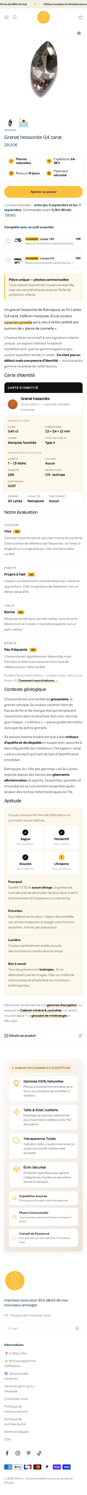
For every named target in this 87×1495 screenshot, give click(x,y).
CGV (7, 1439)
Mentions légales (16, 1432)
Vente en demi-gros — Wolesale (20, 1388)
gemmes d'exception (62, 1005)
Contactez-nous (16, 1399)
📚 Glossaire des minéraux (16, 1376)
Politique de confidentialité (15, 1421)
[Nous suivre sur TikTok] (39, 1453)
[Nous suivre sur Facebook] (7, 1453)
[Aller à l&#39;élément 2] (24, 123)
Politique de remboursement (16, 1408)
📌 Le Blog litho (15, 1353)
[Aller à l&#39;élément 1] (10, 123)
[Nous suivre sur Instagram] (18, 1453)
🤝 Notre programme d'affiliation (19, 1363)
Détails (10, 215)
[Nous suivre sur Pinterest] (28, 1453)
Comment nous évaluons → (38, 680)
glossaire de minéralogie (49, 1016)
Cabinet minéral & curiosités (41, 1010)
